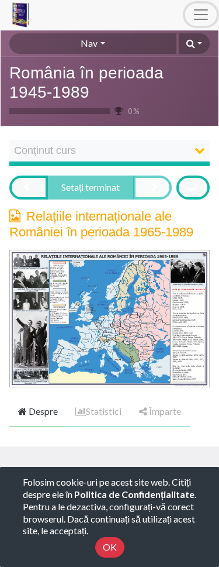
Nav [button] (89, 43)
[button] (194, 43)
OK (110, 546)
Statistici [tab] (103, 411)
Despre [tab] (42, 411)
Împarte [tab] (164, 411)
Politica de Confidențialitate (134, 494)
